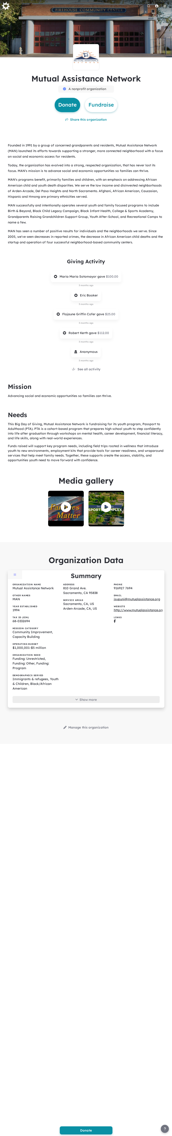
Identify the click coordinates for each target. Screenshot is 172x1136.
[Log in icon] (157, 6)
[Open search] (149, 6)
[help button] (165, 1129)
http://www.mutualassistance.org (139, 610)
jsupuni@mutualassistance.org (137, 599)
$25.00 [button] (110, 314)
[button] (66, 507)
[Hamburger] (165, 6)
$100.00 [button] (112, 276)
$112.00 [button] (103, 333)
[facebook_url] (115, 621)
